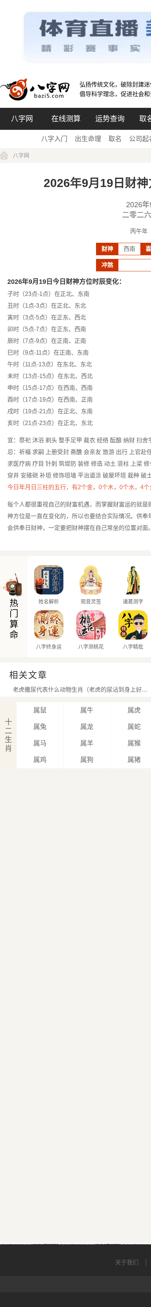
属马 (40, 743)
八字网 (22, 119)
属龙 (86, 727)
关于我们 (127, 1262)
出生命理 (88, 139)
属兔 (40, 727)
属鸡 (40, 760)
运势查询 (110, 119)
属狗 (86, 760)
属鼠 (40, 710)
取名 (115, 139)
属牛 (86, 710)
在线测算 (66, 119)
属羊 (86, 743)
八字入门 (54, 139)
